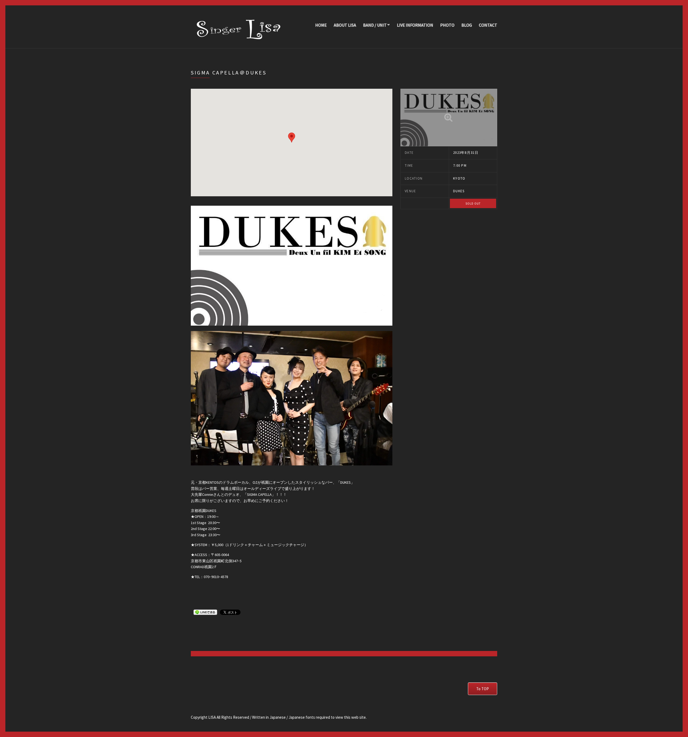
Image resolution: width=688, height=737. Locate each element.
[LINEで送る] (205, 612)
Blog (466, 25)
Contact (488, 25)
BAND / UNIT (375, 25)
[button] (291, 138)
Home (321, 25)
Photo (447, 25)
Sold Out (473, 203)
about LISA (345, 25)
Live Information (415, 25)
